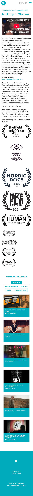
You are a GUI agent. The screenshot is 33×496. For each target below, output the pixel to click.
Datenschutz (16, 473)
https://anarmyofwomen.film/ (12, 79)
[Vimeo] (26, 3)
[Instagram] (23, 3)
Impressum (16, 471)
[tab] (16, 282)
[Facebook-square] (20, 3)
